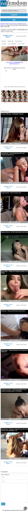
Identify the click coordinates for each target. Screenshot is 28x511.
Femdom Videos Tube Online (8, 23)
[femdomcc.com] (14, 3)
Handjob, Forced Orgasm (8, 147)
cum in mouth (21, 43)
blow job (4, 41)
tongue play (10, 41)
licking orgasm (18, 41)
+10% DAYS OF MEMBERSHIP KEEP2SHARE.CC (14, 63)
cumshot (4, 43)
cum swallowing (12, 43)
